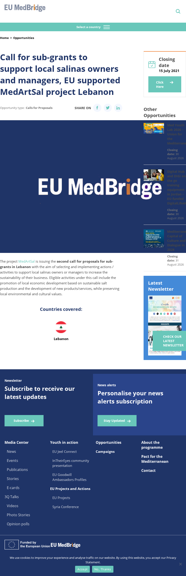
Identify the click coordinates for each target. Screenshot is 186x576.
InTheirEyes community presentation (70, 463)
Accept (82, 569)
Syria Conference (65, 506)
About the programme (152, 445)
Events (12, 460)
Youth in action (64, 442)
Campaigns (105, 451)
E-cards (13, 487)
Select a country (88, 27)
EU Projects (61, 497)
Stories (13, 478)
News (11, 451)
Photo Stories (18, 514)
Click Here (160, 84)
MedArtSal (26, 261)
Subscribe (21, 420)
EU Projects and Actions (70, 488)
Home (4, 38)
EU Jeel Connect (64, 451)
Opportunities (23, 38)
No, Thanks (102, 569)
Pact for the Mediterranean (155, 459)
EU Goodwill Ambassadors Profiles (69, 477)
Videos (12, 505)
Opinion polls (18, 523)
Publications (17, 469)
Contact (148, 470)
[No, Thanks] (180, 564)
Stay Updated (114, 420)
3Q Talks (12, 496)
